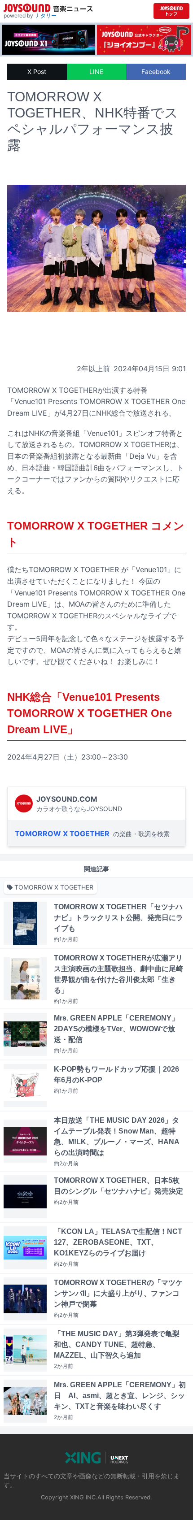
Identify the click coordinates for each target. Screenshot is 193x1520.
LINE (96, 71)
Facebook (156, 71)
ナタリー (46, 15)
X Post (36, 71)
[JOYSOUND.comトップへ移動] (171, 11)
